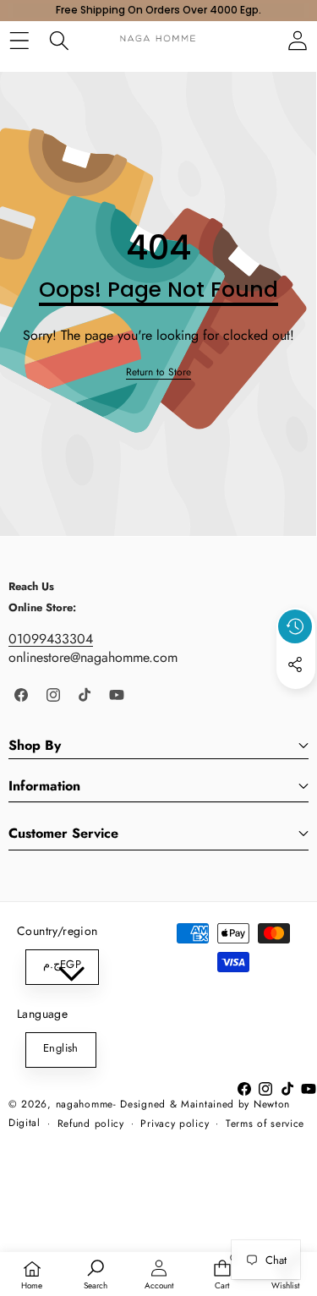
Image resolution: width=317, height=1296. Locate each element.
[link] (158, 372)
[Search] (59, 40)
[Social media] (295, 664)
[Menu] (19, 40)
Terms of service (265, 1123)
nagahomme (84, 1104)
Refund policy (90, 1123)
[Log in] (297, 40)
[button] (296, 703)
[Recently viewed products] (295, 626)
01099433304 (50, 638)
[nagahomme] (157, 40)
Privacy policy (174, 1123)
